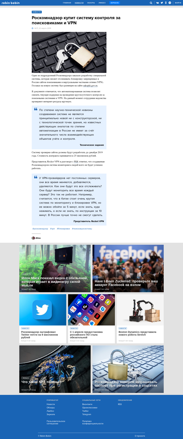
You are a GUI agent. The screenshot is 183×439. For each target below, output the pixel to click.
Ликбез (102, 3)
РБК (76, 161)
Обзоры (91, 3)
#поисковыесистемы (82, 228)
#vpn (52, 228)
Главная (67, 3)
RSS (120, 404)
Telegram (86, 414)
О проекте (140, 436)
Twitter (85, 411)
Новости (79, 3)
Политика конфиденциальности (92, 422)
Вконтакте (87, 404)
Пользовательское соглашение (56, 422)
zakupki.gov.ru (90, 85)
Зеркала (115, 3)
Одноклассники (89, 407)
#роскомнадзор (40, 228)
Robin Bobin (10, 3)
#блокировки (63, 228)
